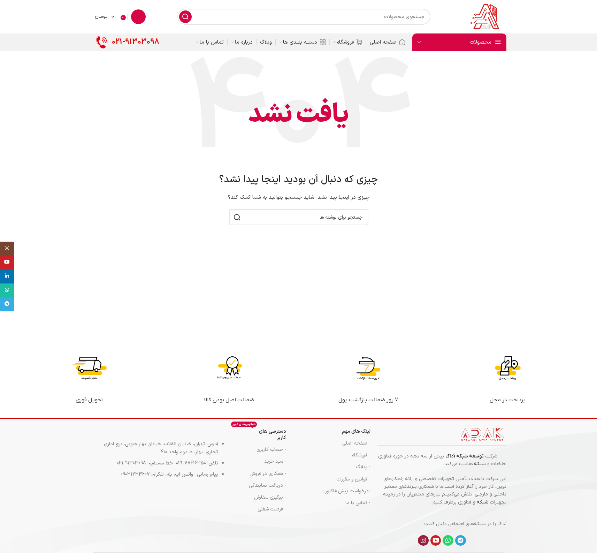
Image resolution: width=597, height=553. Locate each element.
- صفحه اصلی (356, 443)
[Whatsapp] (448, 540)
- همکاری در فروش (268, 473)
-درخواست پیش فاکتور (347, 491)
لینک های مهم (356, 431)
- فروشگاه (361, 455)
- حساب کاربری (271, 449)
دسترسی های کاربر (259, 433)
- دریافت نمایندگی (267, 485)
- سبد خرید (275, 461)
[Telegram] (460, 540)
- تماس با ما (357, 503)
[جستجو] (185, 16)
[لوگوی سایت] (484, 16)
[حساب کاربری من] (138, 17)
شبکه (480, 464)
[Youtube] (435, 540)
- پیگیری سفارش (270, 497)
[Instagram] (423, 540)
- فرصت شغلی (272, 509)
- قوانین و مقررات (353, 479)
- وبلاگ (363, 467)
